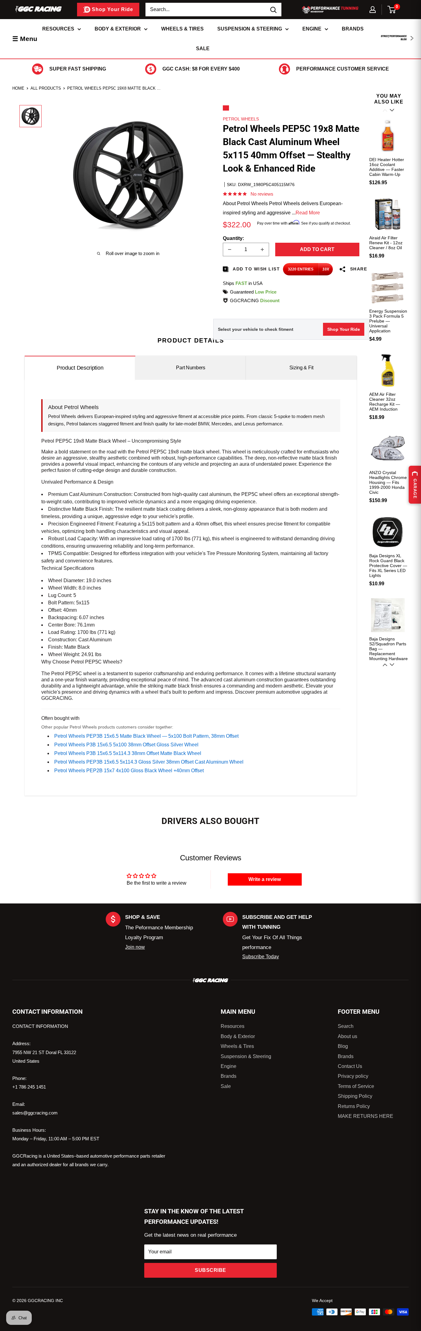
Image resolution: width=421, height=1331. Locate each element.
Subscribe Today (260, 956)
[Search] (273, 9)
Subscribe (210, 1270)
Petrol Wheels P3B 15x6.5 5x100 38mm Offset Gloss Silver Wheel (126, 744)
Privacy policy (353, 1076)
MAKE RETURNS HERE (365, 1116)
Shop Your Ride (343, 329)
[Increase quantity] (262, 249)
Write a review (264, 879)
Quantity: (233, 238)
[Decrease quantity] (229, 249)
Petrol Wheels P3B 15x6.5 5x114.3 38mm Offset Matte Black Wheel (127, 753)
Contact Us (350, 1066)
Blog (343, 1046)
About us (347, 1036)
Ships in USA (243, 283)
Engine (311, 28)
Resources (58, 28)
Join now (135, 947)
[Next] (392, 665)
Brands (353, 28)
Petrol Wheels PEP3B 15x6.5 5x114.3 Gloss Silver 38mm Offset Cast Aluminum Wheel (148, 762)
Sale (203, 48)
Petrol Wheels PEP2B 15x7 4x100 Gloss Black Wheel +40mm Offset (129, 770)
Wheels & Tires (182, 28)
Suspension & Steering (249, 28)
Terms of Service (356, 1086)
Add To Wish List (255, 268)
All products (46, 88)
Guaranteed (253, 291)
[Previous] (385, 110)
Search (346, 1026)
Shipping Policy (355, 1096)
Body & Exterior (118, 28)
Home (18, 88)
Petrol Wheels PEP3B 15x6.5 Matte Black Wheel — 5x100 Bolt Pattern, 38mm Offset (146, 736)
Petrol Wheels (241, 118)
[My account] (373, 9)
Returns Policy (354, 1106)
